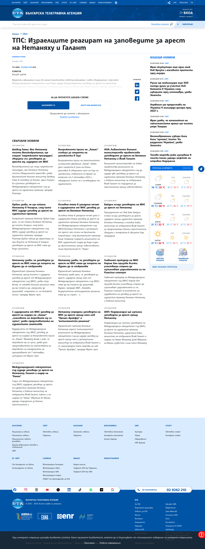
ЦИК (14, 451)
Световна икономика (113, 432)
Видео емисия (79, 464)
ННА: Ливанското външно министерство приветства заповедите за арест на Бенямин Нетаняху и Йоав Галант (125, 154)
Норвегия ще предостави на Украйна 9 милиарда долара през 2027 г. (170, 107)
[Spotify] (92, 490)
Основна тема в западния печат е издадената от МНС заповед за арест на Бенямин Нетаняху (79, 207)
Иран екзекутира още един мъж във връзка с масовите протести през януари (171, 70)
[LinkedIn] (70, 490)
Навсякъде (187, 24)
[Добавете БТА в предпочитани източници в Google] (113, 490)
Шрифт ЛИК (171, 504)
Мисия (137, 515)
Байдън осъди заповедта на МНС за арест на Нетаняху (124, 206)
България (16, 3)
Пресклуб (183, 3)
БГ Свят (73, 3)
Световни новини (51, 432)
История (139, 519)
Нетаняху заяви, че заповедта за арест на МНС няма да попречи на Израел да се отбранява (33, 263)
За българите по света (22, 468)
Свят (25, 3)
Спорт (64, 3)
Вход (188, 13)
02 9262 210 (176, 490)
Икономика (47, 3)
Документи (140, 522)
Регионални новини (20, 435)
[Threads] (37, 490)
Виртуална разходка (144, 508)
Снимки (83, 3)
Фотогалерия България (53, 464)
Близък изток (19, 74)
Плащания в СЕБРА (174, 526)
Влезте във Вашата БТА (91, 105)
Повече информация (110, 542)
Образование (140, 439)
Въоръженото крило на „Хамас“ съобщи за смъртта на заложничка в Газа (78, 152)
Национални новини (21, 432)
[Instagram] (26, 490)
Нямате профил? (186, 16)
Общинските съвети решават (21, 440)
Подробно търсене (160, 24)
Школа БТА (139, 529)
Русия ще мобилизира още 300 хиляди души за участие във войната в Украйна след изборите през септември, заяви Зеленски (171, 89)
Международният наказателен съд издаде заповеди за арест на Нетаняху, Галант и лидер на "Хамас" (32, 371)
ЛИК (57, 3)
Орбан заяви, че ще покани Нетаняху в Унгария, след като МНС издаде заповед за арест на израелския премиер (32, 209)
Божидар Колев (19, 57)
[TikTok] (81, 490)
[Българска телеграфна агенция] (17, 504)
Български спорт (173, 435)
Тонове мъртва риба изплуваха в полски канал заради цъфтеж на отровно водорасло (170, 158)
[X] (59, 490)
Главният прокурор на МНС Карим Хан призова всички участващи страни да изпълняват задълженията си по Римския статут (124, 266)
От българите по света (23, 464)
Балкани (34, 3)
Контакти (170, 522)
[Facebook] (16, 490)
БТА (174, 3)
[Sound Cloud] (102, 490)
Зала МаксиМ (171, 511)
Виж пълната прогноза (164, 267)
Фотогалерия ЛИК (51, 472)
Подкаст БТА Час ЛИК (82, 472)
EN (192, 3)
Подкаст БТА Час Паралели (85, 468)
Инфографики (105, 3)
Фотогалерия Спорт (52, 475)
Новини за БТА (141, 511)
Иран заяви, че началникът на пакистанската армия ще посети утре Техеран (171, 123)
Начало (15, 34)
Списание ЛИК (172, 515)
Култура (138, 432)
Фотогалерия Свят (51, 468)
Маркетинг (170, 508)
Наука (137, 435)
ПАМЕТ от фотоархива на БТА (56, 479)
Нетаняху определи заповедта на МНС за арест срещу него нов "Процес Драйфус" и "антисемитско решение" (79, 316)
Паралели (47, 435)
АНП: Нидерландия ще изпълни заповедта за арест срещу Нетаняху (123, 315)
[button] (116, 2)
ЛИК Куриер (140, 443)
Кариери (138, 526)
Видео (93, 3)
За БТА (137, 504)
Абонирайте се (48, 105)
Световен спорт (173, 432)
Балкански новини (81, 432)
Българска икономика (113, 435)
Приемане (89, 542)
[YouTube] (48, 490)
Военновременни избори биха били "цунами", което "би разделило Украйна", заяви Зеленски (168, 141)
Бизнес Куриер (110, 439)
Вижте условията (69, 116)
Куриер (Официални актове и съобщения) (25, 446)
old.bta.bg (170, 529)
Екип (168, 519)
